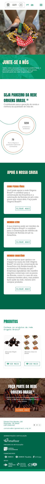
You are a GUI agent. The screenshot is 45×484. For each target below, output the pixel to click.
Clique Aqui (23, 208)
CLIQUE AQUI (22, 410)
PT (27, 5)
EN (32, 5)
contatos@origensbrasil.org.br (17, 428)
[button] (20, 49)
